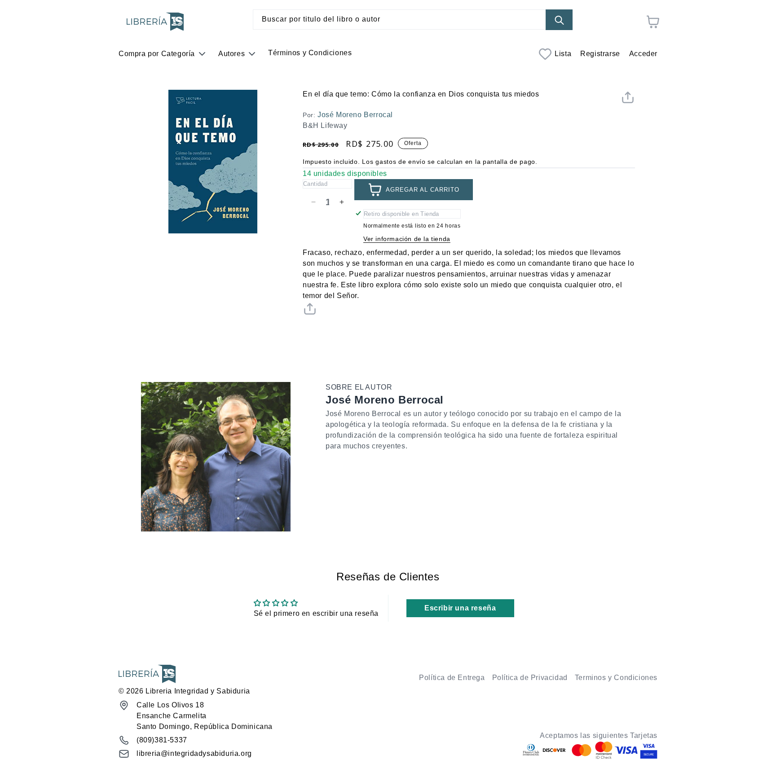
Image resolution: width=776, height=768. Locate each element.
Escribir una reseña (460, 608)
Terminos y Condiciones (616, 677)
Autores (231, 53)
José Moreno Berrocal (355, 114)
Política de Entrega (452, 677)
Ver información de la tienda (406, 238)
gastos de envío (400, 161)
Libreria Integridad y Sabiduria (198, 691)
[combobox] (413, 19)
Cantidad (315, 183)
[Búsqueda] (559, 20)
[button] (628, 100)
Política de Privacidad (530, 677)
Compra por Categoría (157, 53)
